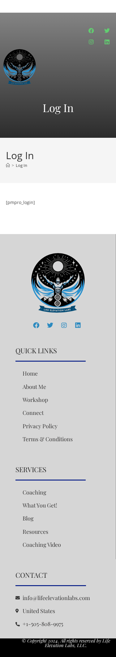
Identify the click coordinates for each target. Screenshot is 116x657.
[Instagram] (91, 41)
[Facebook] (91, 30)
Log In (21, 165)
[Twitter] (107, 30)
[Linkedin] (107, 41)
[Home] (8, 165)
